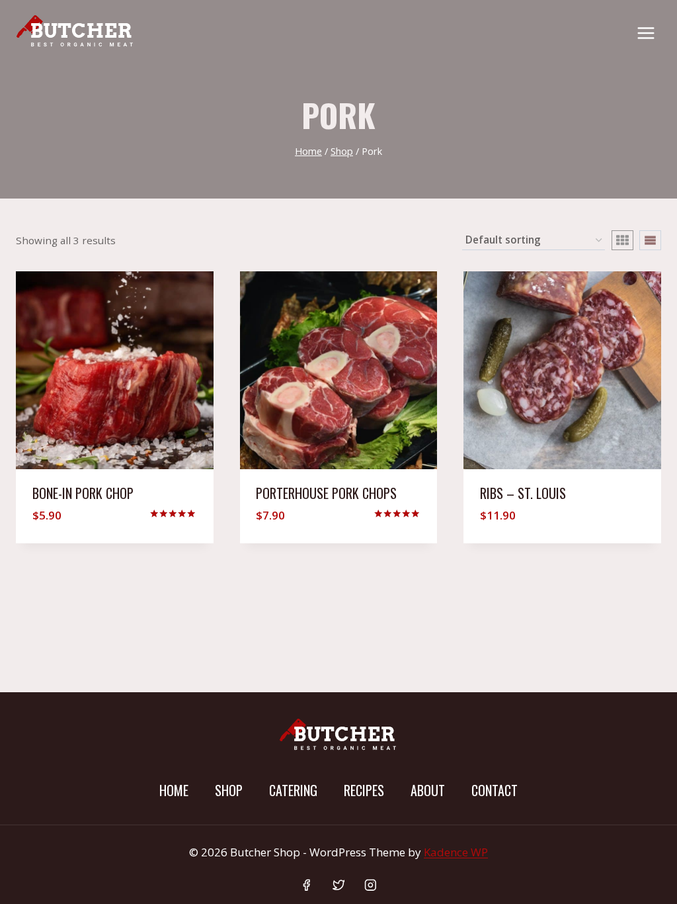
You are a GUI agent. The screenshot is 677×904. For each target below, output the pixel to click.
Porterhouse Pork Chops (326, 493)
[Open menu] (645, 32)
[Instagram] (370, 885)
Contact (494, 790)
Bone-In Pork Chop (83, 493)
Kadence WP (456, 852)
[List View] (650, 240)
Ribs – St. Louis (523, 493)
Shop (229, 790)
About (428, 790)
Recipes (364, 790)
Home (173, 790)
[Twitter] (338, 885)
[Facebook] (306, 885)
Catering (293, 790)
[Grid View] (622, 240)
